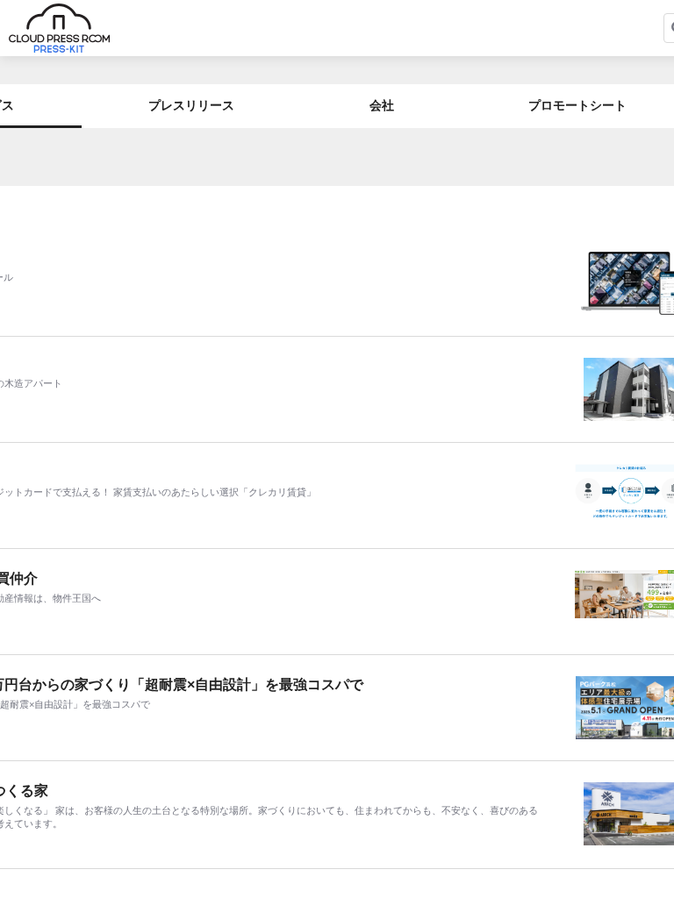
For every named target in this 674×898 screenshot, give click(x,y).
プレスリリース (191, 105)
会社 (381, 105)
